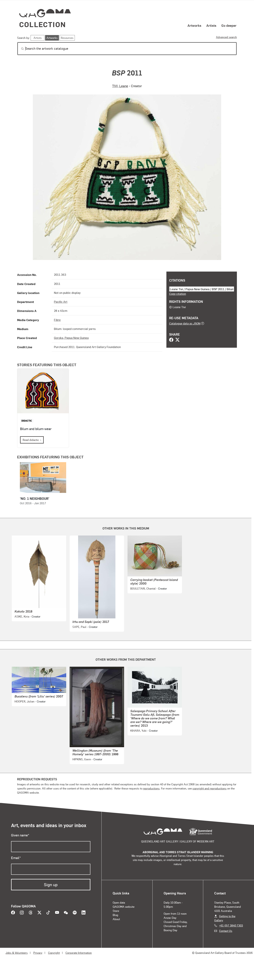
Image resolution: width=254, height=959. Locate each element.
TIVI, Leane (120, 86)
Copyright (54, 953)
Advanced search (226, 37)
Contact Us (225, 931)
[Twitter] (177, 340)
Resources (67, 38)
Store (116, 911)
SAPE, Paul (79, 627)
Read (31, 440)
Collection (42, 24)
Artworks (194, 25)
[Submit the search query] (19, 48)
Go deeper (229, 25)
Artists (211, 25)
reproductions (151, 788)
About (116, 919)
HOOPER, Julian (24, 701)
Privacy (37, 953)
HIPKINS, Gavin (81, 759)
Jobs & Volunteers (17, 953)
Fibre (57, 320)
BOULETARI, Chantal (143, 588)
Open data (119, 902)
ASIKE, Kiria (22, 616)
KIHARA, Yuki (138, 730)
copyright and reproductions (209, 788)
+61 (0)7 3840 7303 (231, 925)
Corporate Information (78, 953)
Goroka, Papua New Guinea (71, 338)
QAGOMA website (123, 906)
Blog (115, 915)
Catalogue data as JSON (184, 323)
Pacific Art (60, 301)
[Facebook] (171, 340)
